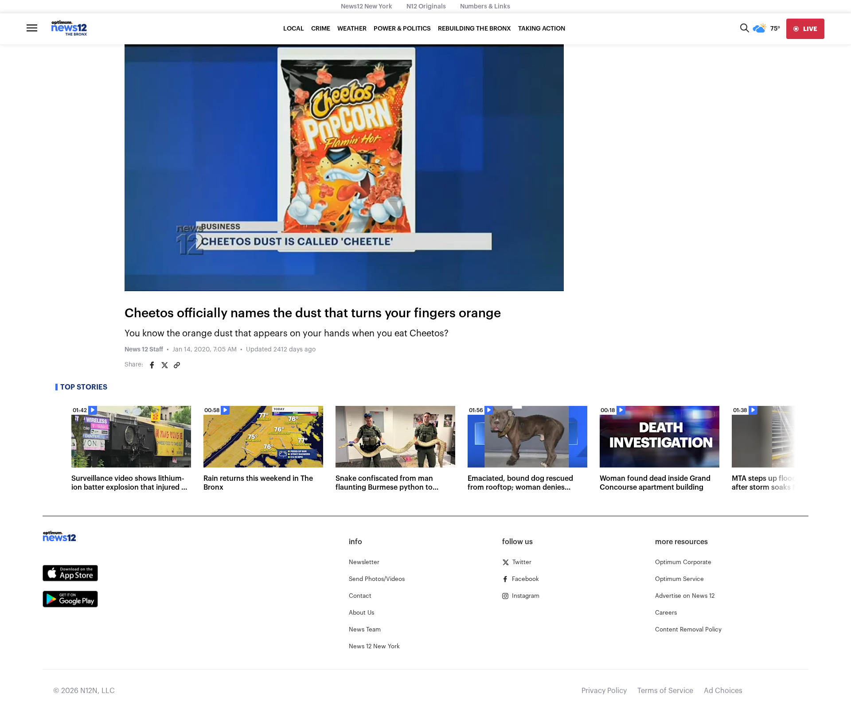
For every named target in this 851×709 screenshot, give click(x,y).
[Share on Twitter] (164, 365)
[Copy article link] (176, 365)
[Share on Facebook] (152, 365)
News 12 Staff (144, 350)
